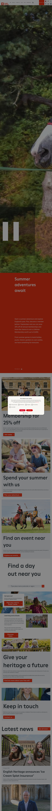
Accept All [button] (22, 410)
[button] (26, 413)
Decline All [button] (29, 410)
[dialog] (26, 405)
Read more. (37, 402)
